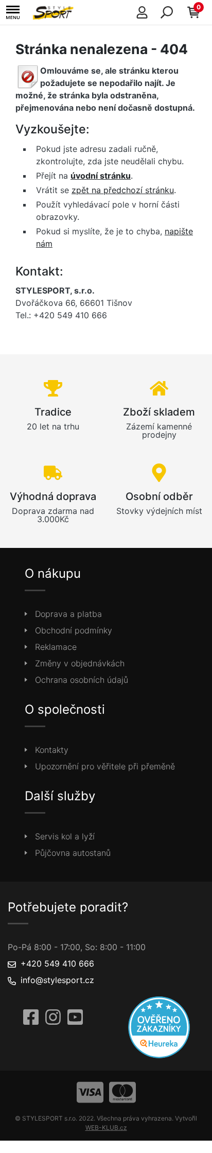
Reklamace (56, 647)
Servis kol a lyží (65, 836)
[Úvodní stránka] (54, 12)
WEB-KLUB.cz (106, 1127)
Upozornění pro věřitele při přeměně (105, 766)
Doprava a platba (68, 614)
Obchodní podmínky (73, 630)
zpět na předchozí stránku (123, 190)
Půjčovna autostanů (73, 853)
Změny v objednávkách (80, 663)
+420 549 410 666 (57, 963)
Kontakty (51, 750)
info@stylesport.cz (57, 980)
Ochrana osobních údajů (81, 680)
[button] (13, 13)
